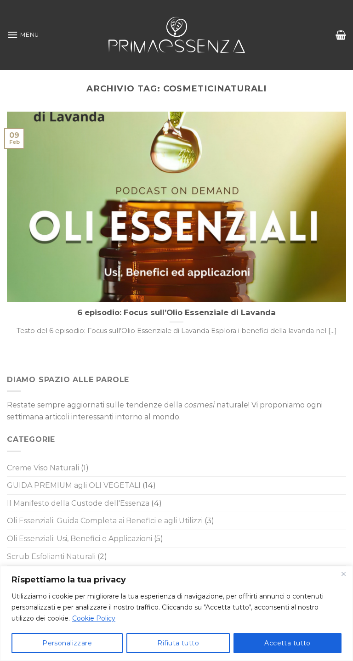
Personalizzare (67, 643)
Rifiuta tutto (178, 643)
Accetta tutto (287, 643)
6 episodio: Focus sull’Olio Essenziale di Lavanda (176, 312)
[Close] (343, 573)
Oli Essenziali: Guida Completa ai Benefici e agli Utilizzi (105, 520)
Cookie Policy (93, 618)
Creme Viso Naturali (43, 467)
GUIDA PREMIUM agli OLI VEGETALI (74, 485)
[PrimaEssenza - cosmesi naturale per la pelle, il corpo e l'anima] (176, 34)
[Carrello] (341, 35)
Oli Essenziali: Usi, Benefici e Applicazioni (79, 538)
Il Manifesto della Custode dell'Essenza (78, 503)
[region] (176, 613)
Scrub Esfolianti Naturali (51, 556)
